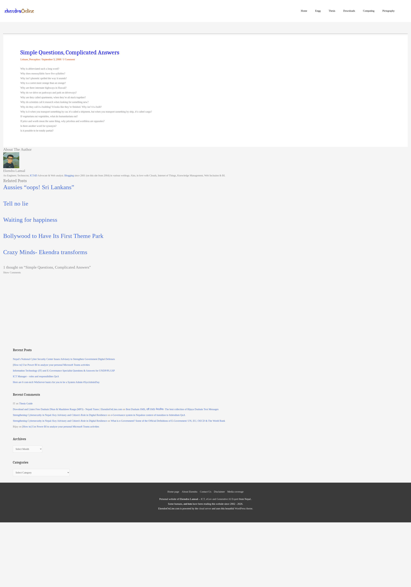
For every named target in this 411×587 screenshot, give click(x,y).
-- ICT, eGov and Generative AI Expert (209, 499)
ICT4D (33, 175)
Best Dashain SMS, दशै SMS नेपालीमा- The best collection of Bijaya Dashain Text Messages (172, 409)
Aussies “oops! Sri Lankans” (38, 187)
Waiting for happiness (30, 219)
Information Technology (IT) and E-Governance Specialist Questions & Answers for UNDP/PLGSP (64, 370)
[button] (404, 11)
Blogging (69, 175)
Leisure (24, 59)
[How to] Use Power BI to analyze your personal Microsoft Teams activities (51, 364)
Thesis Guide (26, 403)
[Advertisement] (109, 318)
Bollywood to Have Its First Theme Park (53, 235)
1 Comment (69, 59)
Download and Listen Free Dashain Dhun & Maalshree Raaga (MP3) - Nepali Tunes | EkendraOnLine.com (67, 409)
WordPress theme (243, 508)
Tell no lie (15, 203)
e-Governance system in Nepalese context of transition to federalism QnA (148, 415)
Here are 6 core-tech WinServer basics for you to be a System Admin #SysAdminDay (56, 382)
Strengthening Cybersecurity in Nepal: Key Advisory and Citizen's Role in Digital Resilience (60, 415)
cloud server (205, 508)
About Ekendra (189, 491)
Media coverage (235, 491)
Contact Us (205, 491)
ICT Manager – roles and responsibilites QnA (36, 376)
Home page (173, 491)
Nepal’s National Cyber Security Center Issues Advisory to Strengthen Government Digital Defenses (64, 359)
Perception (34, 59)
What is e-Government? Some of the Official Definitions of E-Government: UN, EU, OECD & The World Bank (168, 420)
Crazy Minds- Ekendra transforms (45, 252)
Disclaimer (219, 491)
